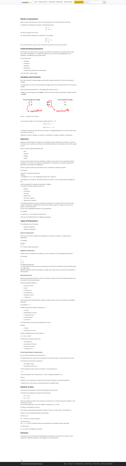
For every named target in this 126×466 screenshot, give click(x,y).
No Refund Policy (79, 463)
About (65, 463)
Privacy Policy (96, 463)
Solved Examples (68, 1)
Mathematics (59, 1)
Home (35, 1)
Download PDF (79, 2)
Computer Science (42, 1)
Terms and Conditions (107, 463)
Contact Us (71, 463)
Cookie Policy (88, 463)
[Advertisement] (48, 12)
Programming (51, 1)
